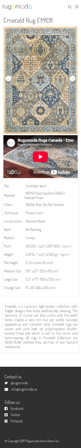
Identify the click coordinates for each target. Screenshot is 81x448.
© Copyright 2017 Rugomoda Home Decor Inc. (31, 441)
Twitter (15, 415)
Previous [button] (8, 78)
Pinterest (17, 421)
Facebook (17, 408)
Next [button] (72, 78)
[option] (40, 80)
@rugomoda (19, 383)
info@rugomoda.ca (24, 389)
